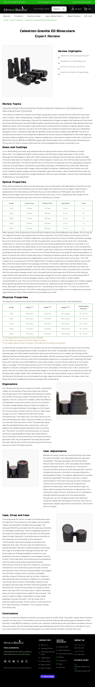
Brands (61, 657)
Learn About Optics (65, 654)
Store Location (46, 668)
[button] (87, 9)
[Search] (64, 9)
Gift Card (61, 667)
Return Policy (46, 665)
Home (6, 20)
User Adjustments (74, 108)
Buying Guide (63, 647)
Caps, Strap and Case (11, 111)
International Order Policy (48, 653)
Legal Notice (45, 658)
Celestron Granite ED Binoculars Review (41, 20)
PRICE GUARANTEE (11, 648)
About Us (44, 645)
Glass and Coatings (10, 108)
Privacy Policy (46, 661)
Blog (60, 664)
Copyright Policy (47, 648)
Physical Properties (45, 108)
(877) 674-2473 (79, 648)
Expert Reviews (17, 20)
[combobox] (59, 8)
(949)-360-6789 (79, 654)
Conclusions (27, 111)
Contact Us (62, 660)
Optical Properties (28, 108)
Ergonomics (60, 108)
